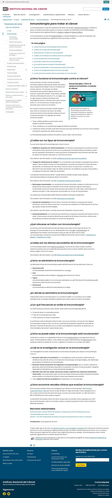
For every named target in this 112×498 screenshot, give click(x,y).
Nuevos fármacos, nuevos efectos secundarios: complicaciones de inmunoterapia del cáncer (60, 412)
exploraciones (87, 340)
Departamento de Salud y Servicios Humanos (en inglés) (93, 489)
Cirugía (9, 30)
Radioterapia (11, 69)
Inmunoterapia (12, 34)
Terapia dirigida (12, 73)
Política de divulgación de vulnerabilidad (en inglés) (59, 469)
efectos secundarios (57, 247)
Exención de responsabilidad (60, 465)
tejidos (67, 32)
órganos (60, 32)
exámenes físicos (72, 337)
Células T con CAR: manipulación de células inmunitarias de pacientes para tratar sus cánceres (61, 417)
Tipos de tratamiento (13, 27)
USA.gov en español (103, 495)
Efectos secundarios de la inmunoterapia (70, 255)
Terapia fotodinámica (13, 76)
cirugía (73, 230)
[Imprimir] (105, 19)
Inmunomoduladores (15, 50)
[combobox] (92, 9)
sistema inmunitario (81, 28)
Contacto (30, 454)
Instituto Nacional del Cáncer (101, 493)
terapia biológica (56, 36)
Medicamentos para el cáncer (15, 92)
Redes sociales (7, 463)
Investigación (10, 112)
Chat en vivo (78, 485)
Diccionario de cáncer (34, 460)
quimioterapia (81, 230)
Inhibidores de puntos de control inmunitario (17, 46)
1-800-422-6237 (90, 485)
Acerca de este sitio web (10, 454)
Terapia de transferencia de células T (17, 54)
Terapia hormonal (12, 82)
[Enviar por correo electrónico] (108, 19)
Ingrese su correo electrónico (85, 456)
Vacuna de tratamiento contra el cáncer (16, 59)
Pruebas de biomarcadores (15, 63)
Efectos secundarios (15, 42)
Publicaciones (31, 457)
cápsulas (60, 275)
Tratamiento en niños (43, 237)
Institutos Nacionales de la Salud (100, 491)
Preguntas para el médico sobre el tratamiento (14, 101)
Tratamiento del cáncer (13, 24)
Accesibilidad (55, 454)
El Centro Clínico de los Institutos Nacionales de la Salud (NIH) (14, 107)
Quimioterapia (11, 66)
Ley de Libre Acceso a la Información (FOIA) (59, 458)
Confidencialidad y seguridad (60, 462)
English (106, 2)
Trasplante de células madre (16, 86)
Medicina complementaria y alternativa (14, 96)
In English (6, 457)
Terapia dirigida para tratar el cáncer (42, 414)
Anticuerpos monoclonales (13, 38)
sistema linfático (77, 32)
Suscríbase (81, 465)
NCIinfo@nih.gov (103, 485)
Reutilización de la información (13, 460)
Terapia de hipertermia (14, 79)
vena (69, 270)
